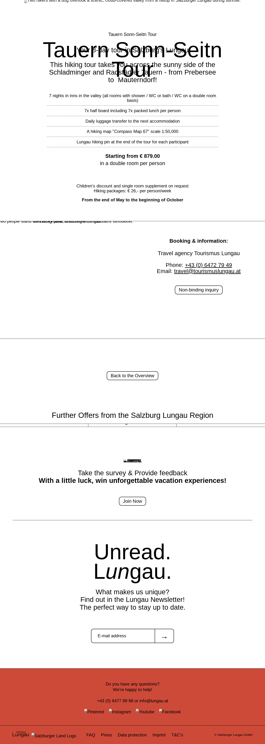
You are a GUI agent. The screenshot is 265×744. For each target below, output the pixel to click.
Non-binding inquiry (199, 290)
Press (106, 734)
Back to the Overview (132, 375)
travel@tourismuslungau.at (207, 271)
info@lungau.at (154, 700)
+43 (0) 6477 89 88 (115, 700)
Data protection (132, 734)
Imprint (159, 734)
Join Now (132, 501)
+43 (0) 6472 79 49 (208, 265)
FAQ (90, 734)
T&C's (177, 734)
